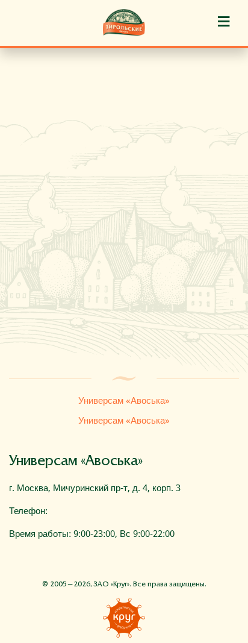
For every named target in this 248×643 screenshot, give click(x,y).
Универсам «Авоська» (124, 400)
